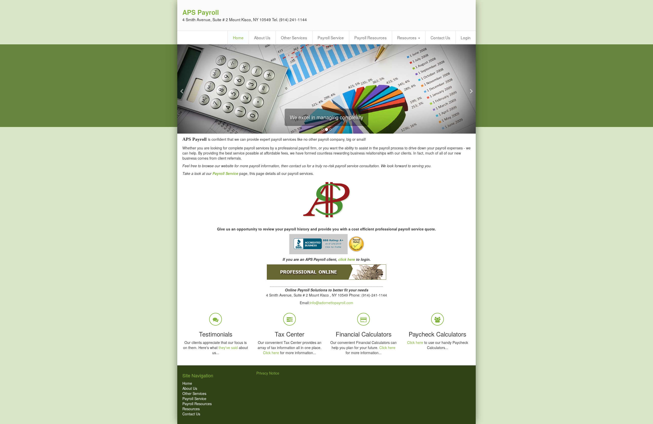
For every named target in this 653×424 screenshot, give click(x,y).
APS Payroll (200, 12)
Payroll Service (331, 37)
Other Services (294, 37)
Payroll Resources (370, 37)
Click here (271, 352)
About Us (262, 37)
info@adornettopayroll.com (331, 302)
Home (238, 37)
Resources (407, 37)
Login (466, 37)
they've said (228, 347)
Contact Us (440, 37)
